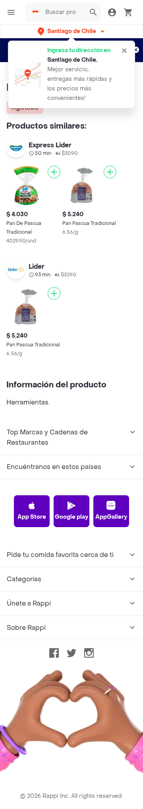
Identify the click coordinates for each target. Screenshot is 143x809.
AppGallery (111, 517)
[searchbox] (63, 12)
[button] (71, 31)
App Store (31, 517)
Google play (71, 517)
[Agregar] (54, 172)
